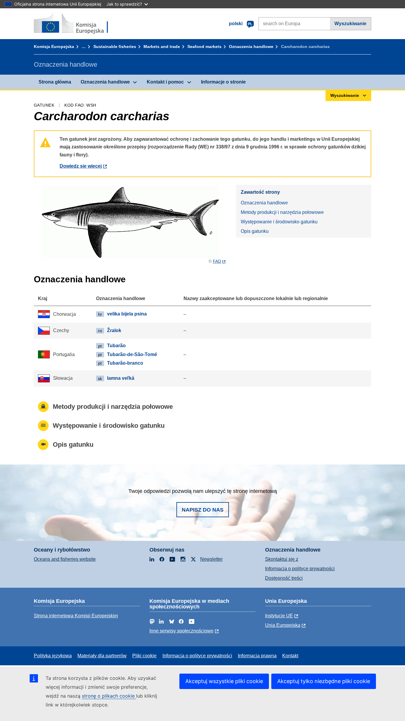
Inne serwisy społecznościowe (181, 630)
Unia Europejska (282, 625)
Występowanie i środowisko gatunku (279, 221)
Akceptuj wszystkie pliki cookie (224, 681)
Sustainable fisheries (114, 46)
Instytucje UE (279, 615)
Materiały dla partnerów (102, 655)
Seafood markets (204, 46)
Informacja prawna (257, 655)
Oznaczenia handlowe (251, 46)
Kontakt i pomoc (165, 81)
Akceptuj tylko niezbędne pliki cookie (323, 681)
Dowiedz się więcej (81, 166)
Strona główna (55, 81)
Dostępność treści (284, 578)
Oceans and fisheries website (65, 559)
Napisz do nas (203, 510)
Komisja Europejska (54, 46)
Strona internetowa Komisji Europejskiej (76, 615)
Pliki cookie (144, 655)
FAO (217, 261)
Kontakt (290, 655)
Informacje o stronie (223, 81)
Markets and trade (161, 46)
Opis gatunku (255, 231)
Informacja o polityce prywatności (300, 568)
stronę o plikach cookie (109, 696)
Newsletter (211, 559)
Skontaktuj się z (281, 559)
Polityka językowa (53, 655)
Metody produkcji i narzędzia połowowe (282, 212)
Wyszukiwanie (350, 23)
